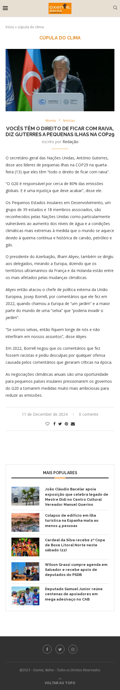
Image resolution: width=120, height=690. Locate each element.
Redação (70, 141)
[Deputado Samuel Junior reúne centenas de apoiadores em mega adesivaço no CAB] (25, 596)
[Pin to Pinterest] (66, 423)
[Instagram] (72, 649)
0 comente (89, 414)
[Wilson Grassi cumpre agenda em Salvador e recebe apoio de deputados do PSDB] (25, 571)
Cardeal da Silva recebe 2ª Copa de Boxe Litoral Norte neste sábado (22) (75, 545)
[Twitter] (60, 649)
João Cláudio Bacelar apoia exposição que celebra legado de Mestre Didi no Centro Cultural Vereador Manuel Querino (76, 497)
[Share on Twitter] (60, 423)
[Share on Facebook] (54, 423)
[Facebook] (47, 649)
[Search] (115, 8)
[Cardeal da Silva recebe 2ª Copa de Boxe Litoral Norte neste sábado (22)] (25, 547)
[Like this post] (47, 423)
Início (10, 26)
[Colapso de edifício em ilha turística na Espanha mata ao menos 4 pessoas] (25, 522)
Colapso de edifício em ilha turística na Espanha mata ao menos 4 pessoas (72, 520)
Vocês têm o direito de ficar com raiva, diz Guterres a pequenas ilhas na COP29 (60, 131)
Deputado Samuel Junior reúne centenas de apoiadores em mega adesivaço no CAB (74, 594)
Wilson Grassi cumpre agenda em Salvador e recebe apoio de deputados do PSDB (76, 570)
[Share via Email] (73, 423)
